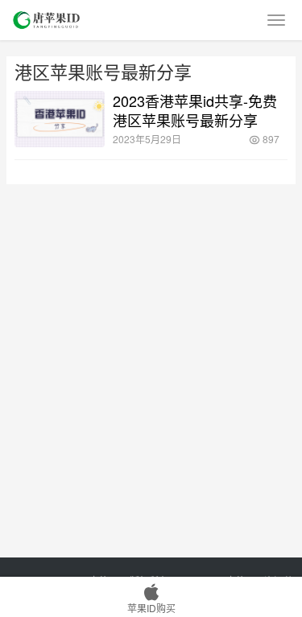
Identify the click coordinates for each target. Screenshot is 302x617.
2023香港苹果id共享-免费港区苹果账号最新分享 (195, 110)
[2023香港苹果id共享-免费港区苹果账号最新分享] (59, 119)
